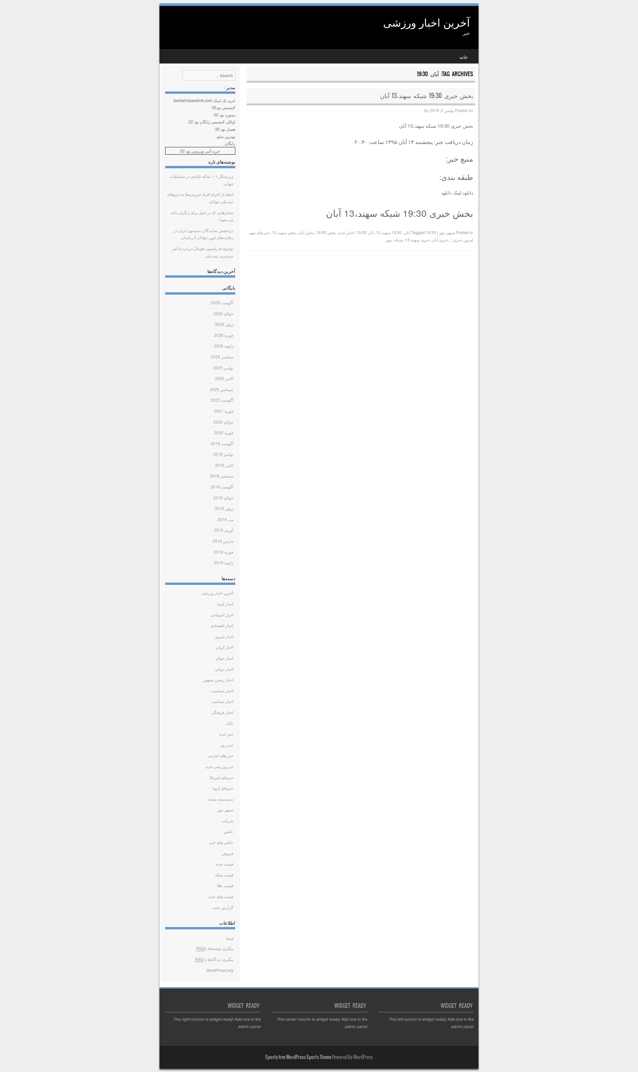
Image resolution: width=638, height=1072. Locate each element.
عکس (228, 831)
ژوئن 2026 (224, 324)
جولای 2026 (223, 313)
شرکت (227, 820)
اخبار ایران (224, 647)
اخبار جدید (346, 232)
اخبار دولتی (224, 669)
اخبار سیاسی (222, 701)
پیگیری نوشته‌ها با (214, 948)
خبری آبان (440, 239)
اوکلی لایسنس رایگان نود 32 (211, 121)
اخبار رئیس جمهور (218, 679)
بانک (229, 723)
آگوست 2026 (222, 302)
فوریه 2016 (223, 552)
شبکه (398, 239)
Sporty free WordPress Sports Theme (298, 1057)
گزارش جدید (223, 907)
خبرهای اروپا (223, 788)
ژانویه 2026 (223, 345)
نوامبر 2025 (223, 367)
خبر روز (226, 744)
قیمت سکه (224, 874)
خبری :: (456, 239)
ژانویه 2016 (223, 562)
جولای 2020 (223, 422)
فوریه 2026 (223, 335)
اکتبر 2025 (224, 378)
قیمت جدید (224, 864)
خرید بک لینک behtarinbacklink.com (204, 100)
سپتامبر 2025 (221, 389)
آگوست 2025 (222, 400)
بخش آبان (306, 232)
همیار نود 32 (225, 129)
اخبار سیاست (222, 690)
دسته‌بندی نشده (220, 799)
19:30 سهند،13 (389, 232)
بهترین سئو (226, 136)
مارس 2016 (223, 541)
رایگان (230, 143)
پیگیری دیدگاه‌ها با (214, 959)
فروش (227, 853)
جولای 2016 (223, 497)
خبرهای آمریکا (221, 777)
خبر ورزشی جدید (219, 766)
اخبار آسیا (225, 603)
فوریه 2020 (223, 432)
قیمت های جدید (220, 896)
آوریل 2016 (223, 530)
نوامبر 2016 (223, 454)
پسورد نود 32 (224, 114)
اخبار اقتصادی (222, 625)
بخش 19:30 (326, 232)
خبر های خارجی (220, 755)
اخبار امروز (224, 636)
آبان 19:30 (365, 232)
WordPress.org (219, 970)
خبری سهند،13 (417, 239)
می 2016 (225, 519)
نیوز (389, 239)
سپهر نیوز (447, 232)
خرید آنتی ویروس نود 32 (200, 151)
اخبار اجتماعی (221, 614)
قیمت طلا (225, 885)
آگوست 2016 (222, 486)
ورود (229, 937)
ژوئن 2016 (224, 508)
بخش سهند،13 (284, 232)
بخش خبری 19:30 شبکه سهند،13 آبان (426, 95)
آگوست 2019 (222, 443)
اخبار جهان (224, 658)
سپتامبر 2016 (221, 475)
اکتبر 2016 (224, 465)
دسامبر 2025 (222, 356)
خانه (464, 57)
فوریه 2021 (223, 411)
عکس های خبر (221, 842)
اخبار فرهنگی (222, 712)
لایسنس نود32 (223, 107)
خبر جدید (226, 734)
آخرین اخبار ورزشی (426, 22)
